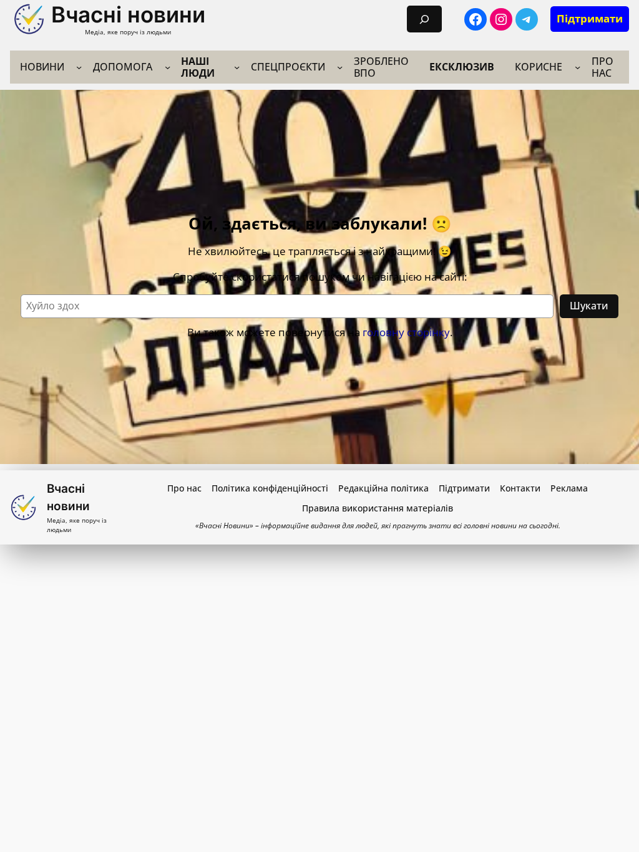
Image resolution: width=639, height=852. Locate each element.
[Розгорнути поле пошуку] (424, 19)
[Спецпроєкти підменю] (340, 67)
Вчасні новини (128, 14)
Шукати (589, 305)
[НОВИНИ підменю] (79, 67)
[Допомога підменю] (167, 67)
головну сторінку (406, 332)
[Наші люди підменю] (237, 67)
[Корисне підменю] (577, 67)
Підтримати (590, 18)
